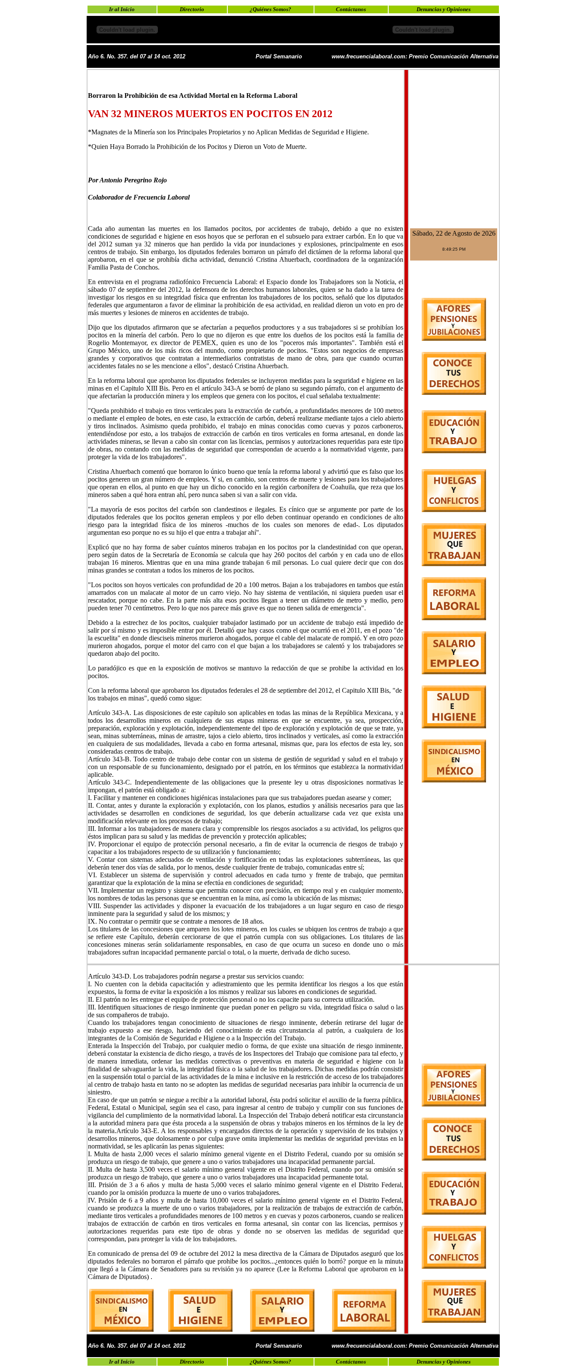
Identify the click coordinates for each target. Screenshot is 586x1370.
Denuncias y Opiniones (444, 9)
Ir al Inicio (122, 9)
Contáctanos (351, 9)
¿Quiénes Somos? (270, 9)
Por (94, 180)
